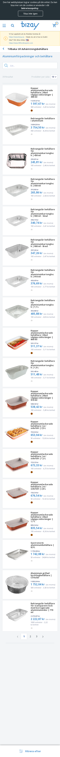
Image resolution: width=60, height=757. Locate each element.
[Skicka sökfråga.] (6, 65)
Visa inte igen (30, 13)
